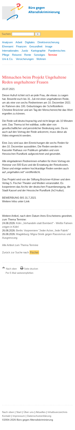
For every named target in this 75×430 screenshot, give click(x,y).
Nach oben (11, 268)
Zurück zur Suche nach (20, 252)
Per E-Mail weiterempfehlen (19, 273)
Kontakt (6, 415)
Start (18, 412)
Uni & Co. (7, 58)
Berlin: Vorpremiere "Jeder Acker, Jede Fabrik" (42, 230)
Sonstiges (39, 54)
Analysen (7, 42)
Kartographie (38, 50)
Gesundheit (35, 46)
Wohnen (41, 58)
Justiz (24, 50)
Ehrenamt (7, 46)
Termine (52, 54)
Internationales (10, 50)
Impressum (19, 415)
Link (26, 201)
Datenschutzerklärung (39, 415)
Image (48, 46)
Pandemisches (56, 50)
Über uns (29, 412)
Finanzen (21, 46)
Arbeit (19, 42)
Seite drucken (30, 268)
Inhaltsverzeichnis (57, 412)
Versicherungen (25, 58)
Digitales (30, 42)
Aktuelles (41, 412)
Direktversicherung (48, 42)
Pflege (5, 54)
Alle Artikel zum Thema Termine (20, 245)
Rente (27, 54)
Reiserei (16, 54)
